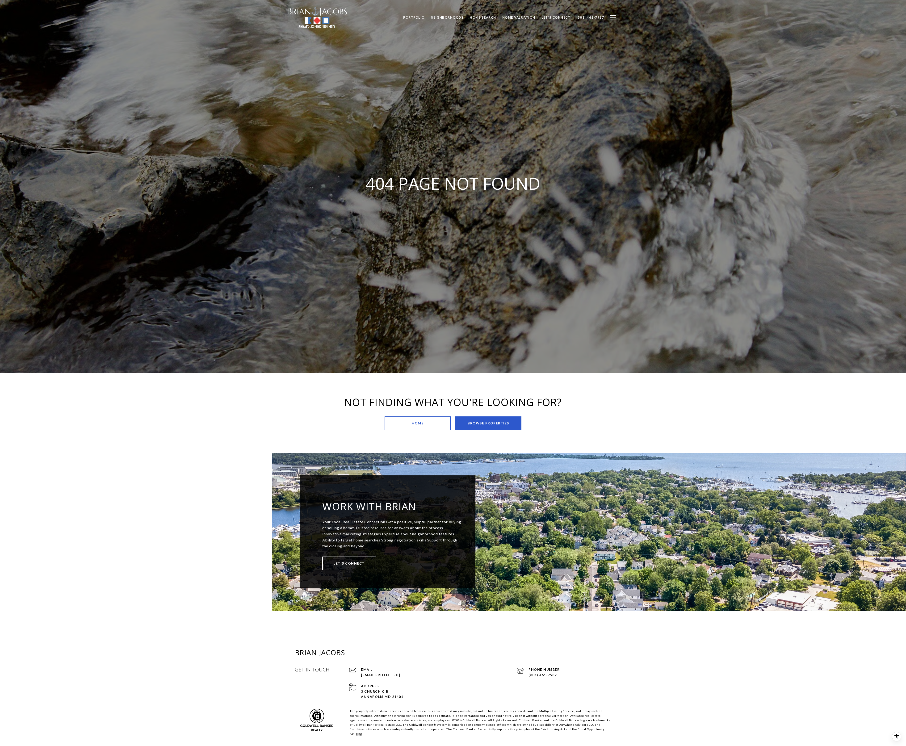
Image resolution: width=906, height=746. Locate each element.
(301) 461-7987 (542, 675)
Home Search (483, 17)
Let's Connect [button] (349, 563)
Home (418, 423)
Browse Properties (488, 423)
